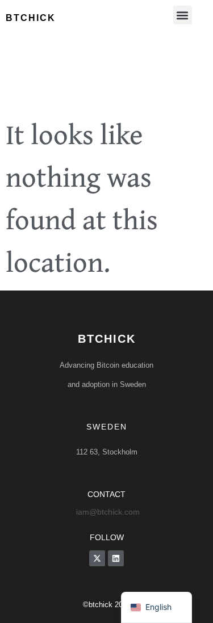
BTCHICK (107, 338)
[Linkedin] (116, 558)
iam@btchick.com (108, 511)
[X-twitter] (97, 558)
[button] (182, 15)
